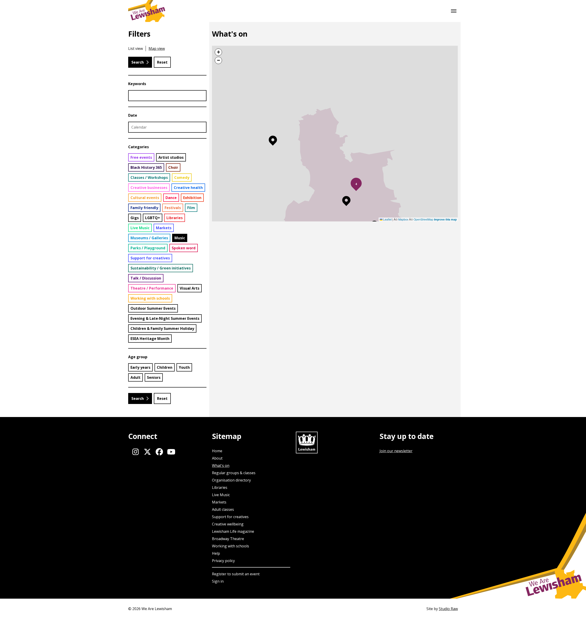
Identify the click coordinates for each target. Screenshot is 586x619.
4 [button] (356, 184)
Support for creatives (230, 516)
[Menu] (454, 11)
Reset (162, 62)
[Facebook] (159, 452)
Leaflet (387, 219)
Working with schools (230, 546)
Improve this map (445, 219)
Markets (219, 502)
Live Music (221, 494)
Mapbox (403, 219)
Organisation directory (231, 480)
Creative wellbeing (228, 524)
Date (132, 115)
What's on (220, 465)
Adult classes (223, 509)
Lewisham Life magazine (233, 531)
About (217, 458)
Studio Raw (448, 608)
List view (135, 48)
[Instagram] (135, 452)
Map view (157, 48)
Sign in (218, 581)
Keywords (137, 83)
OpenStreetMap (423, 219)
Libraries (219, 487)
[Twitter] (147, 452)
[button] (273, 141)
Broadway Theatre (228, 538)
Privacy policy (223, 560)
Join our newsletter (396, 450)
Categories (138, 146)
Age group (137, 356)
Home (217, 450)
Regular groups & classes (233, 472)
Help (216, 553)
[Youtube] (171, 452)
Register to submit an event (236, 573)
